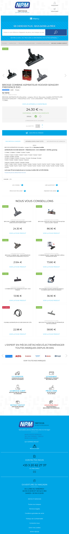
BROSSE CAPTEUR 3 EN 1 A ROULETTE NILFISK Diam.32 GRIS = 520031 (51, 222)
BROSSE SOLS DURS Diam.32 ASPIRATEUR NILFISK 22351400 (51, 323)
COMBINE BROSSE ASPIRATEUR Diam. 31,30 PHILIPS (18, 289)
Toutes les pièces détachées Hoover (15, 172)
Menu (35, 18)
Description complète (12, 141)
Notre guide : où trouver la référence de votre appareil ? (34, 38)
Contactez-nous (34, 523)
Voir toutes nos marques (34, 361)
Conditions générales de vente (34, 513)
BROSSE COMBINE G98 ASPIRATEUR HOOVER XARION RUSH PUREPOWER (17, 222)
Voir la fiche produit (17, 233)
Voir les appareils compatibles (34, 104)
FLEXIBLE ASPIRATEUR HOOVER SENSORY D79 (17, 322)
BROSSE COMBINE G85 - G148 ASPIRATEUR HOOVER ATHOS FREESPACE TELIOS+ (17, 255)
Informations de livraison (56, 141)
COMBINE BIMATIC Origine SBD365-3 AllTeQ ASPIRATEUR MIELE (51, 255)
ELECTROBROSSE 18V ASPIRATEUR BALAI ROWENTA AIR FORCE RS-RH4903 (51, 289)
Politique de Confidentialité (34, 519)
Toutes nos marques (34, 504)
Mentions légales (34, 509)
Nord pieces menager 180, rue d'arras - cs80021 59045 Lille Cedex (34, 436)
